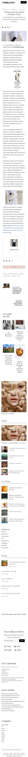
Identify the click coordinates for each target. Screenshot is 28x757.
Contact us (11, 753)
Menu (23, 2)
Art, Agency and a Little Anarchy (8, 710)
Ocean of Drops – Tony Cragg (8, 571)
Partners (3, 734)
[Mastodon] (5, 27)
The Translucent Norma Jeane (8, 334)
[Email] (8, 27)
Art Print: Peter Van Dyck (15, 511)
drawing (21, 273)
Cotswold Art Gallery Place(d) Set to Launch (10, 695)
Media (14, 754)
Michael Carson (5, 534)
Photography (7, 276)
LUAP (3, 538)
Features (23, 9)
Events (2, 728)
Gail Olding (4, 545)
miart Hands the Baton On (6, 708)
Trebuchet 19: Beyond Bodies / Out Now (13, 443)
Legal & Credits (9, 754)
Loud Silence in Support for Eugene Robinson (10, 705)
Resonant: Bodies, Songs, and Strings (10, 593)
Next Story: (18, 303)
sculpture (14, 276)
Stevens (8, 253)
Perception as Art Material (15, 463)
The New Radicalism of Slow (7, 703)
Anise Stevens (5, 9)
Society (3, 737)
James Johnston (5, 536)
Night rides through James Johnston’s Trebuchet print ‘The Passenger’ (16, 497)
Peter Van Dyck (5, 547)
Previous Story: (17, 290)
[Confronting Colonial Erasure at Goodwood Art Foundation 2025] (19, 324)
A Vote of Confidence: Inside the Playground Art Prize (12, 706)
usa (18, 276)
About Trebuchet (4, 724)
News (2, 732)
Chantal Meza (5, 543)
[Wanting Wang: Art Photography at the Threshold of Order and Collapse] (19, 351)
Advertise (6, 753)
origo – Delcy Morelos (6, 578)
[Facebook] (2, 27)
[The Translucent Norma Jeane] (8, 325)
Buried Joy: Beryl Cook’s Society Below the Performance (12, 701)
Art (19, 9)
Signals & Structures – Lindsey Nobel (10, 586)
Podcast (3, 736)
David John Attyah (13, 273)
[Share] (11, 27)
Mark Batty (4, 531)
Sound (2, 739)
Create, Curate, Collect (19, 614)
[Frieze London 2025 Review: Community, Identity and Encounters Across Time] (8, 348)
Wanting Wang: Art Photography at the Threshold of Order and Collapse (19, 367)
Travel (2, 741)
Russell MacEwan (5, 541)
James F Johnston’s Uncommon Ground (9, 697)
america (5, 273)
